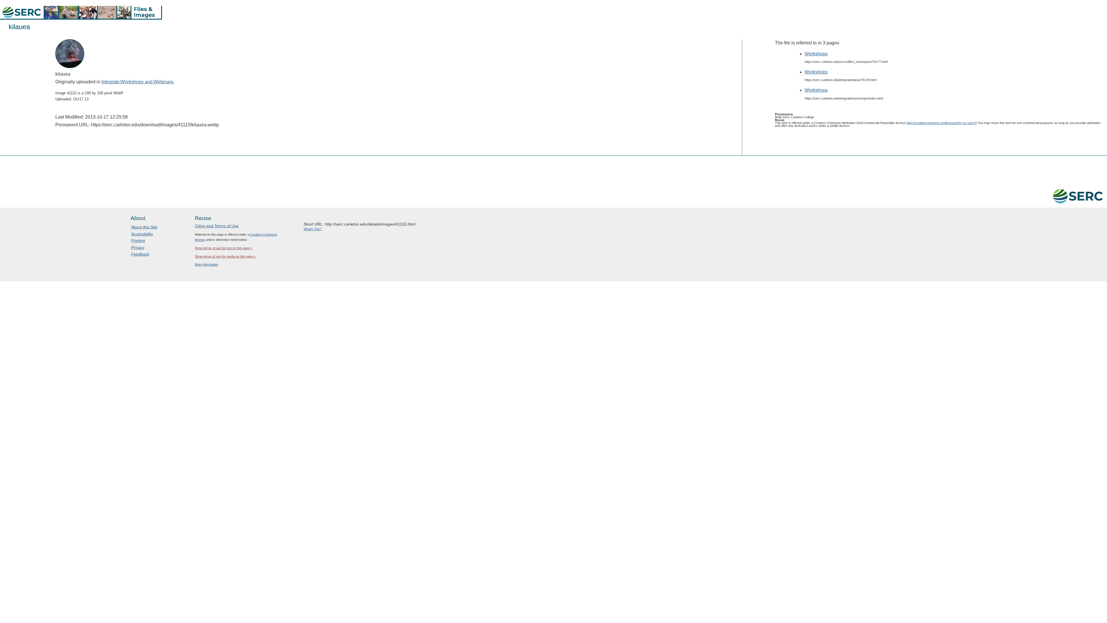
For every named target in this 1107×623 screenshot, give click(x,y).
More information (206, 264)
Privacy (137, 247)
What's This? (313, 229)
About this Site (144, 227)
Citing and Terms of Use (217, 226)
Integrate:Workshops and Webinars (137, 81)
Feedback (140, 254)
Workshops (816, 53)
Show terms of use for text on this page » (223, 248)
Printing (138, 240)
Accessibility (142, 234)
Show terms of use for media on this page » (225, 256)
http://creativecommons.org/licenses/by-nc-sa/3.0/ (942, 123)
